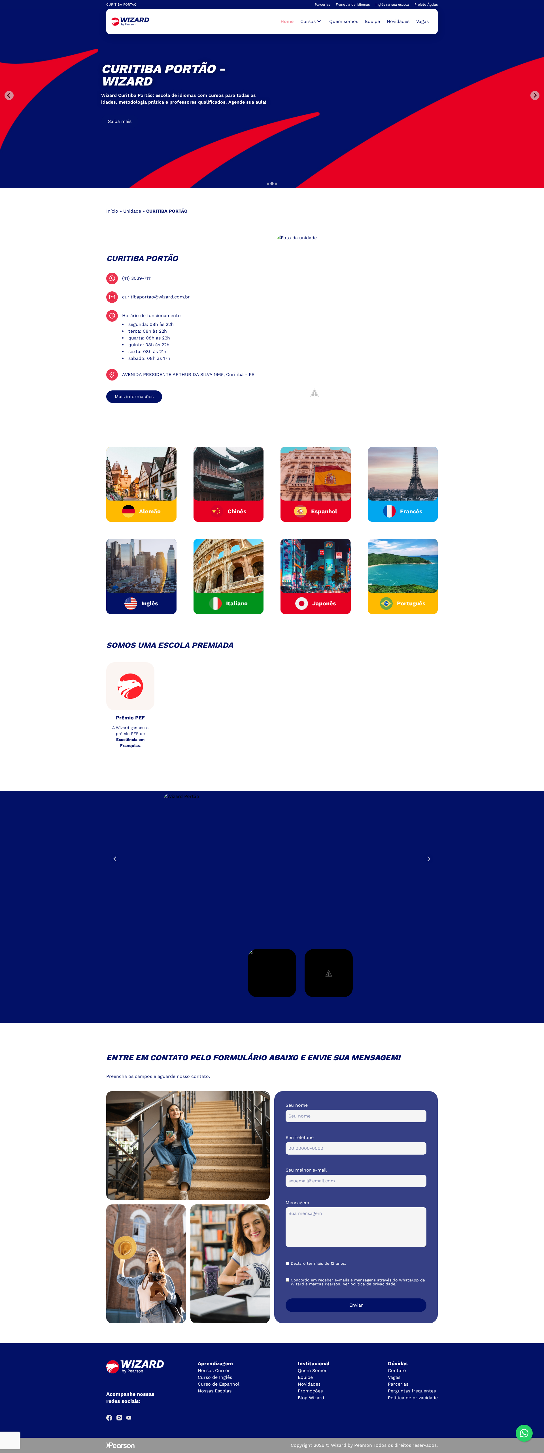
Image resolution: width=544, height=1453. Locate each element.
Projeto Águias (426, 5)
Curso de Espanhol (218, 1384)
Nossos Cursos (214, 1370)
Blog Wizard (311, 1397)
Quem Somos (312, 1370)
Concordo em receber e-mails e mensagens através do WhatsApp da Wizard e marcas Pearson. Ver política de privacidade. (358, 1282)
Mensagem (297, 1202)
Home (287, 21)
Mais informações (134, 396)
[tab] (268, 184)
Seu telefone (300, 1137)
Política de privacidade (413, 1397)
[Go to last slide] (115, 858)
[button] (272, 973)
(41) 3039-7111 (137, 278)
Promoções (310, 1391)
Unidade (132, 211)
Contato (397, 1370)
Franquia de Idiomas (353, 5)
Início (112, 211)
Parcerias (322, 5)
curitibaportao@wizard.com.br (156, 297)
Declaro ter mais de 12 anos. (318, 1263)
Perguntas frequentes (412, 1391)
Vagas (422, 21)
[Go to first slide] (534, 95)
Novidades (398, 21)
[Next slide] (428, 858)
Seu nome (297, 1105)
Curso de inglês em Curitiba (138, 118)
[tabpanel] (272, 95)
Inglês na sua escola (392, 5)
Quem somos (343, 21)
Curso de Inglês (215, 1377)
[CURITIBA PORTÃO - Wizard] (130, 21)
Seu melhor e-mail (306, 1170)
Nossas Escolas (214, 1391)
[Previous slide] (9, 95)
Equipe (372, 21)
